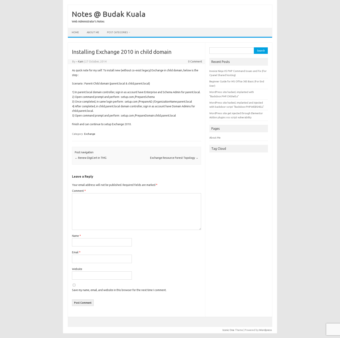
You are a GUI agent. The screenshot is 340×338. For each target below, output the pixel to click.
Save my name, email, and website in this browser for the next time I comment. (119, 290)
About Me (93, 32)
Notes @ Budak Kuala (109, 14)
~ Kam (79, 61)
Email (76, 252)
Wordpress (265, 330)
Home (75, 32)
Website (77, 269)
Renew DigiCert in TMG (90, 157)
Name (76, 235)
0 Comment (195, 61)
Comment (79, 190)
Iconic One (228, 330)
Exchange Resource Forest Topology (174, 157)
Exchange (89, 133)
